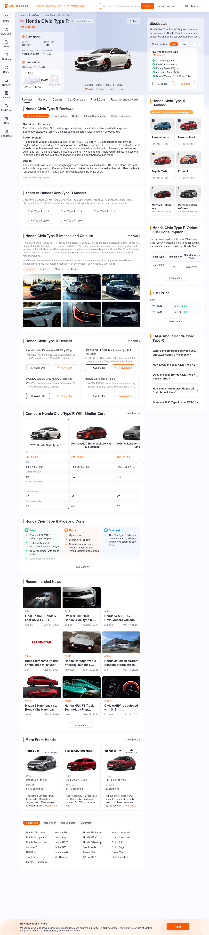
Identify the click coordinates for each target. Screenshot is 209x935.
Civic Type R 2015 (104, 211)
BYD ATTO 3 (89, 857)
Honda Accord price (36, 842)
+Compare (184, 83)
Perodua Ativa (62, 852)
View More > (133, 235)
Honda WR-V (89, 837)
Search (147, 6)
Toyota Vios (32, 857)
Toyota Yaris (89, 847)
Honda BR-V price (92, 832)
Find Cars (34, 15)
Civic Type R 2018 (71, 211)
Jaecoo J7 (31, 847)
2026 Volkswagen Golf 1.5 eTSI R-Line (137, 445)
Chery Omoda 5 (120, 857)
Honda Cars (48, 15)
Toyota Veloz (118, 852)
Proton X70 (89, 852)
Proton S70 (60, 847)
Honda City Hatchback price (126, 832)
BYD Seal (31, 852)
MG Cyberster (62, 857)
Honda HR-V (61, 842)
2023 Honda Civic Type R (45, 445)
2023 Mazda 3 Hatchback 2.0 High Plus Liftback (91, 445)
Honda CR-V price (35, 832)
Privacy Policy (51, 930)
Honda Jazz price (35, 837)
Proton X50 (117, 842)
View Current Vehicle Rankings (172, 112)
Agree (178, 927)
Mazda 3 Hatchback (36, 861)
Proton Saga (118, 847)
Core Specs (33, 36)
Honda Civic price (121, 837)
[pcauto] (16, 6)
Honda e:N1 (61, 832)
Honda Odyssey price (94, 842)
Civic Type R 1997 (71, 220)
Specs (164, 83)
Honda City (60, 837)
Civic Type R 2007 (38, 220)
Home (23, 15)
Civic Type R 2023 (38, 211)
